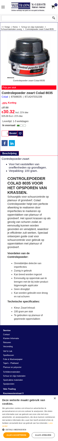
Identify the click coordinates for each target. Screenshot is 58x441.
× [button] (55, 398)
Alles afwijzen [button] (43, 435)
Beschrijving (9, 153)
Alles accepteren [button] (16, 435)
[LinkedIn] (12, 143)
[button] (29, 429)
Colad (5, 96)
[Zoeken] (53, 18)
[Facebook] (5, 143)
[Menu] (3, 7)
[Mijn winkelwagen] (53, 7)
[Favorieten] (20, 133)
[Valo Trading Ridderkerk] (28, 7)
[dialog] (29, 418)
